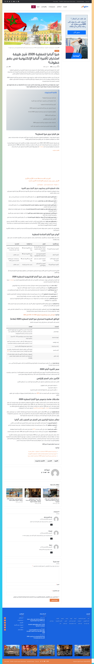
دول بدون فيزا (86, 623)
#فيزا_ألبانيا (32, 181)
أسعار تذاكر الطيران (82, 618)
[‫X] (47, 472)
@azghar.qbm (56, 150)
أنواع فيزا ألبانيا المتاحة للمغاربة (48, 104)
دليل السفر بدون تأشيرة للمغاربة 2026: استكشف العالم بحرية (42, 456)
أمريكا (75, 618)
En (33, 6)
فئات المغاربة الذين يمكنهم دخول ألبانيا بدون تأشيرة (43, 100)
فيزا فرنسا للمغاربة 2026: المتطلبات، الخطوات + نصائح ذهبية (42, 451)
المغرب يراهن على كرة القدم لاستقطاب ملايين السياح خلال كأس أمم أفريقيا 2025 (47, 653)
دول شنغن (80, 623)
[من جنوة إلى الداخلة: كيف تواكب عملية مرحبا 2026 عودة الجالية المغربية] (51, 492)
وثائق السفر (44, 6)
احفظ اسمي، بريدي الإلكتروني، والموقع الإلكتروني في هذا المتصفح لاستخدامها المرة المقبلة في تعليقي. (35, 596)
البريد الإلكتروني (55, 590)
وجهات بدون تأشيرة (18, 625)
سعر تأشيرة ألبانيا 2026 (50, 115)
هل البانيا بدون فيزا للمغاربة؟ (49, 97)
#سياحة (48, 178)
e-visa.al (41, 146)
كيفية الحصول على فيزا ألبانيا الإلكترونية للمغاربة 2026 (43, 108)
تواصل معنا (55, 1)
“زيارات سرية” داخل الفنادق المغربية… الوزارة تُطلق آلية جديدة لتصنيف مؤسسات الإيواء (33, 500)
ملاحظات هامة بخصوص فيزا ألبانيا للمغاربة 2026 (44, 122)
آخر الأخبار (59, 6)
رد (51, 524)
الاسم (57, 584)
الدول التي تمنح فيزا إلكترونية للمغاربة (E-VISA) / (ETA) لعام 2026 (39, 314)
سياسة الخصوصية (80, 1)
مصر (60, 623)
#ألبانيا (31, 178)
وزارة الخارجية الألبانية (38, 408)
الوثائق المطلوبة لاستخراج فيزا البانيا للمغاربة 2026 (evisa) (42, 111)
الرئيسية (65, 6)
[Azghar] (85, 7)
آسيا (88, 618)
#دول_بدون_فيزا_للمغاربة (51, 181)
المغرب (49, 461)
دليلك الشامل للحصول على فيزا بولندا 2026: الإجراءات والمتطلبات (82, 653)
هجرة (38, 6)
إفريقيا (62, 618)
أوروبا (56, 461)
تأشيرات (46, 47)
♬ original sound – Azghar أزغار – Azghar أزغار (48, 184)
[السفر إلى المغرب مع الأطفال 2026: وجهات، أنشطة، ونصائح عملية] (14, 492)
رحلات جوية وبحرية (72, 623)
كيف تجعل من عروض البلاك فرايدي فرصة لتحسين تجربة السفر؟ (13, 653)
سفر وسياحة (52, 6)
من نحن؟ (87, 1)
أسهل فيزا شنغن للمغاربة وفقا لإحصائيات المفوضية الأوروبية (42, 453)
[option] (82, 650)
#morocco (41, 178)
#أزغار (27, 178)
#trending (39, 181)
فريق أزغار (47, 470)
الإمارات (57, 618)
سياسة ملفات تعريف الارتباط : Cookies (67, 1)
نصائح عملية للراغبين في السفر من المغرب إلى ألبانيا (43, 126)
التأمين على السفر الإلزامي (49, 119)
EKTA (8, 351)
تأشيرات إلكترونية (39, 461)
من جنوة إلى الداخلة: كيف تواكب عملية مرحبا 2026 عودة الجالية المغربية (52, 500)
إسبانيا (67, 618)
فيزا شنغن (65, 623)
